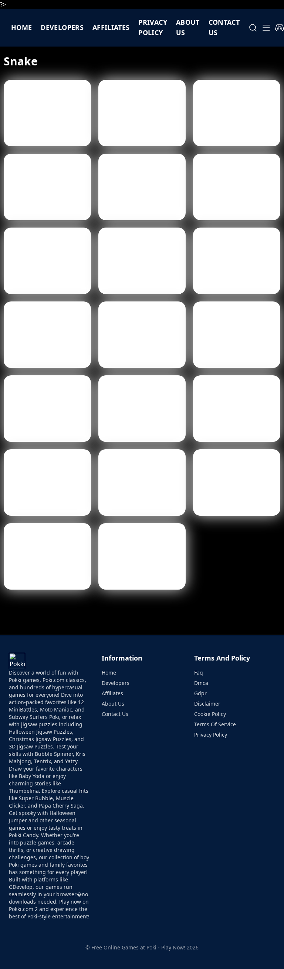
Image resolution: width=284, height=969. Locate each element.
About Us (113, 703)
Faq (198, 672)
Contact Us (115, 713)
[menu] (266, 27)
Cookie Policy (210, 713)
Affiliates (111, 27)
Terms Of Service (215, 724)
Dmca (201, 682)
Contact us (224, 27)
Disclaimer (207, 703)
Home (21, 27)
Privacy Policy (152, 27)
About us (188, 27)
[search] (252, 27)
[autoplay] (279, 27)
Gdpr (200, 693)
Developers (62, 27)
